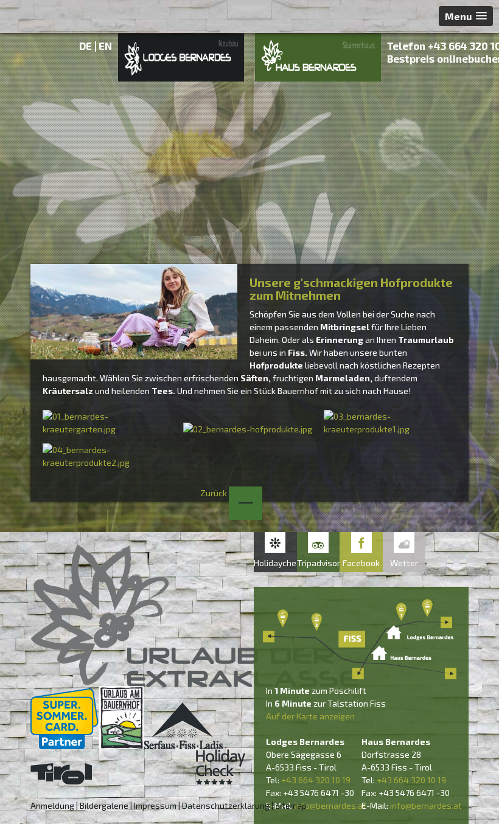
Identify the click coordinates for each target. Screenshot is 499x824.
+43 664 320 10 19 (316, 780)
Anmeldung (52, 805)
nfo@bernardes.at (331, 805)
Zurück (214, 493)
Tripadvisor (318, 563)
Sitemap (291, 805)
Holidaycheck (275, 563)
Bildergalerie (104, 805)
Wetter (404, 563)
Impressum (155, 805)
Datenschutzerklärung (226, 805)
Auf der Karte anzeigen (310, 716)
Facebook (361, 563)
